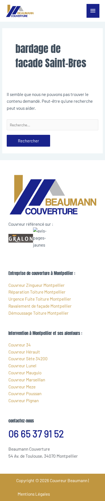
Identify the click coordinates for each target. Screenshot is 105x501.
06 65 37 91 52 (36, 433)
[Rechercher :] (52, 124)
